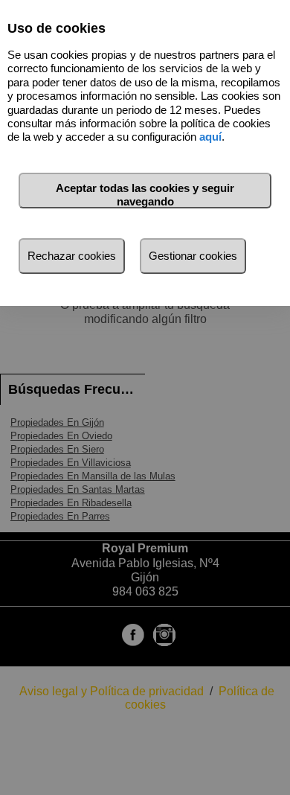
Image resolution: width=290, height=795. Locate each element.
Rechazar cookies (72, 255)
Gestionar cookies (193, 255)
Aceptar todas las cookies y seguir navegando (145, 195)
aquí (210, 136)
